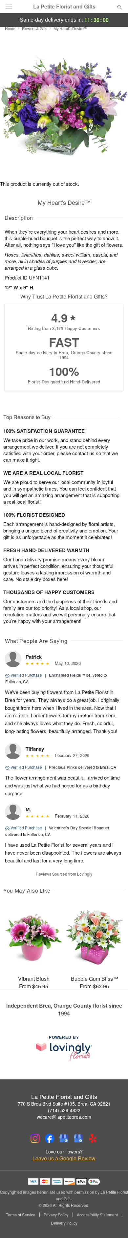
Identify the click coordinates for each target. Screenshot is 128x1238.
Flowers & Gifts (34, 28)
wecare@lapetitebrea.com (64, 1116)
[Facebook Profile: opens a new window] (49, 1138)
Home (10, 28)
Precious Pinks (63, 767)
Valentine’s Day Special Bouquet (79, 828)
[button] (114, 1223)
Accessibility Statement (97, 1215)
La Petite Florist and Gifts (64, 6)
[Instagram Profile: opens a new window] (35, 1138)
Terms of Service (20, 1215)
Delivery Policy (64, 1223)
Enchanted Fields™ (67, 675)
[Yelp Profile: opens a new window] (92, 1138)
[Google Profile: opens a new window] (64, 1138)
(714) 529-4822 (64, 1110)
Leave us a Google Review (64, 1158)
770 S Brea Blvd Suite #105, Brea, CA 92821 (64, 1103)
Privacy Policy (56, 1215)
